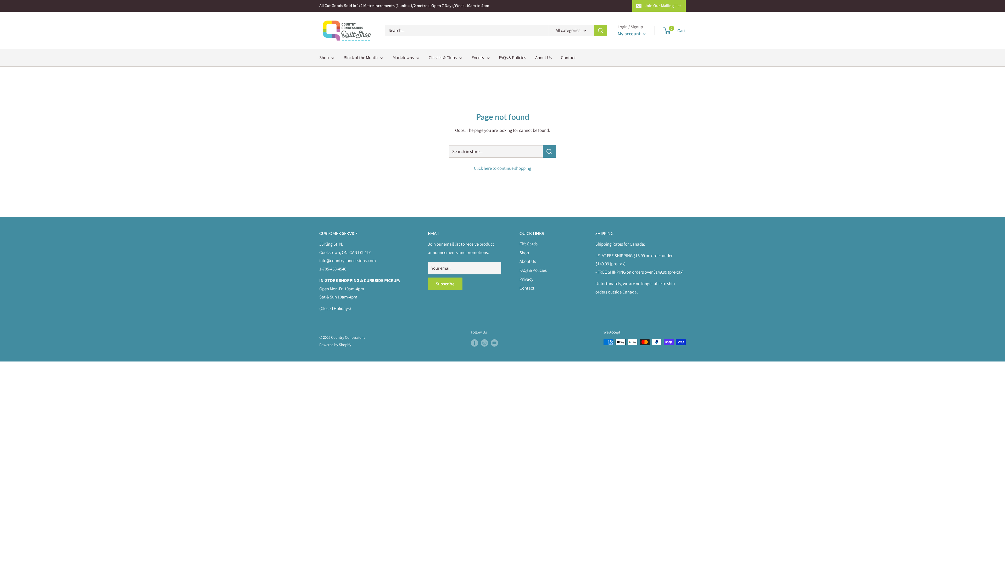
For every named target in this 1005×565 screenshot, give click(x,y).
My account (629, 34)
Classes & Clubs (443, 57)
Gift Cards (529, 244)
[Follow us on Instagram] (484, 343)
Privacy (526, 279)
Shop (324, 57)
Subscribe (445, 284)
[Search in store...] (549, 151)
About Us (543, 57)
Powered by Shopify (335, 344)
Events (478, 57)
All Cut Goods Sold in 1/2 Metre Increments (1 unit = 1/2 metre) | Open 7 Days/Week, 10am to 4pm (404, 5)
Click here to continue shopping (502, 168)
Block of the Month (361, 57)
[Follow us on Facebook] (474, 343)
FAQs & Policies (512, 57)
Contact (568, 57)
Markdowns (403, 57)
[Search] (600, 30)
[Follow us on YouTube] (494, 343)
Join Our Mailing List (663, 5)
